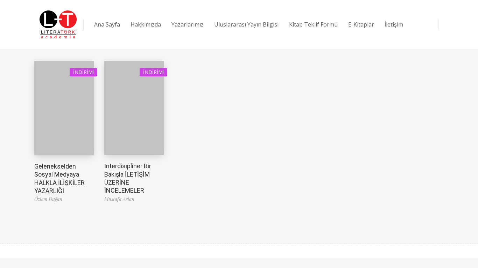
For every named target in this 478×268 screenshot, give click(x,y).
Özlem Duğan (48, 199)
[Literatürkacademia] (58, 24)
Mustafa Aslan (119, 199)
